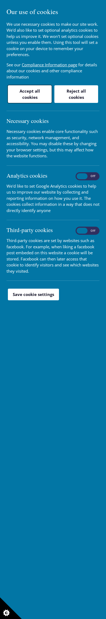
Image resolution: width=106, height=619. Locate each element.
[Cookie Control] (11, 608)
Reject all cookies (76, 94)
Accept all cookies (30, 94)
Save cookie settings (33, 294)
